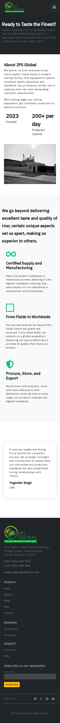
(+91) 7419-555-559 (17, 561)
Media (7, 600)
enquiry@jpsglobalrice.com (21, 572)
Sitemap (8, 612)
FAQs (6, 656)
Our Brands (10, 635)
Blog (6, 606)
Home (7, 588)
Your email (9, 671)
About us (8, 594)
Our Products (11, 629)
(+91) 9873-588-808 (17, 565)
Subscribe (13, 684)
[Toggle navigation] (54, 7)
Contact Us (10, 650)
